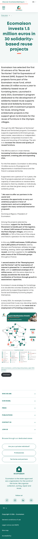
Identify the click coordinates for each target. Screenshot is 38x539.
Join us (5, 429)
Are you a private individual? (19, 446)
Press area (4, 15)
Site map (5, 530)
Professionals (19, 453)
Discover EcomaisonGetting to (13, 2)
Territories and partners (19, 459)
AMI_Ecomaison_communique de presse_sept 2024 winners (17, 369)
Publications (7, 415)
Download (6, 374)
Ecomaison (19, 470)
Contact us (6, 422)
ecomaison (19, 8)
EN (33, 2)
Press (4, 408)
